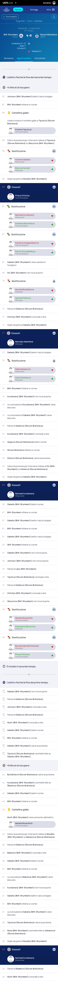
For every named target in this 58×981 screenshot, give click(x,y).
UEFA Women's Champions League (6, 9)
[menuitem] (20, 9)
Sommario (9, 58)
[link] (18, 9)
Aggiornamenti (24, 58)
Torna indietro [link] (11, 16)
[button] (50, 9)
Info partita (39, 58)
